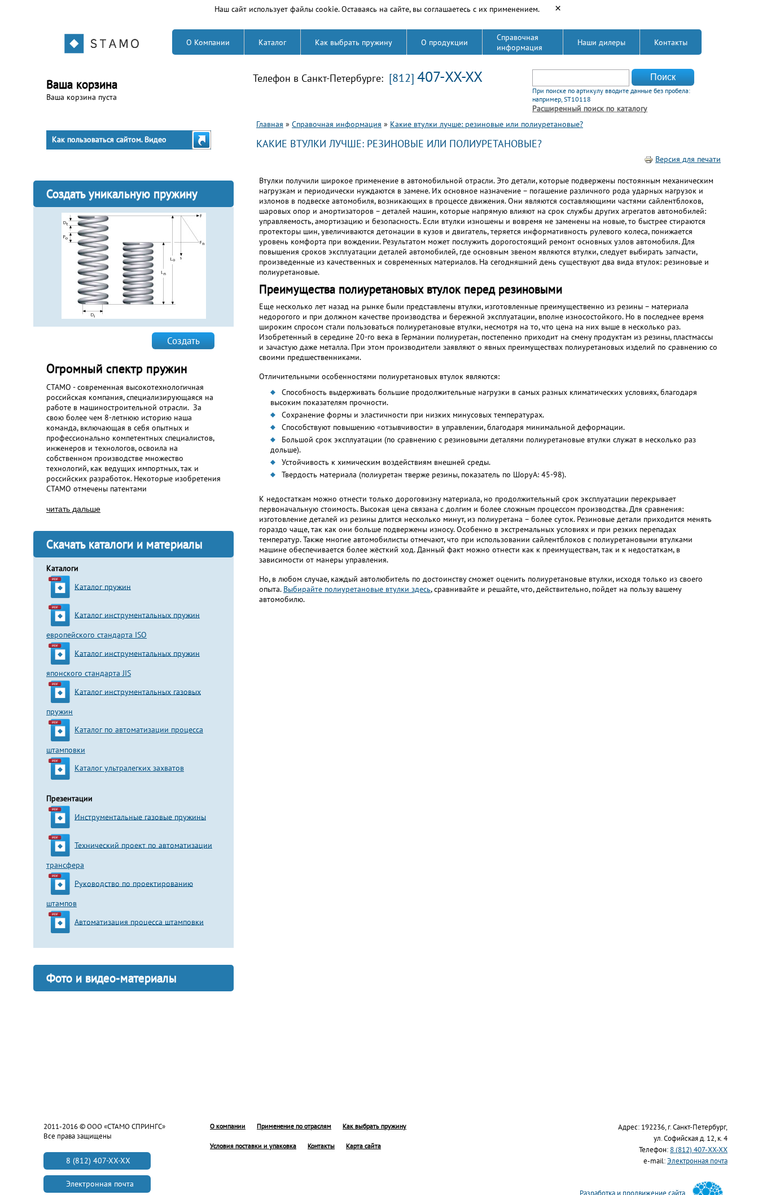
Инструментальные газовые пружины (140, 816)
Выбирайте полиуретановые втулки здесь (357, 589)
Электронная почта (697, 1161)
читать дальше (73, 508)
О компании (228, 1126)
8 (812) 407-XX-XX (699, 1149)
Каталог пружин (103, 586)
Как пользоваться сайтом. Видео (109, 139)
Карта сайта (363, 1145)
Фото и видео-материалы (111, 978)
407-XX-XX (450, 76)
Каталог (272, 42)
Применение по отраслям (294, 1126)
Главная (269, 124)
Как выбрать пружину (353, 42)
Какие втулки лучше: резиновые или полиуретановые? (486, 124)
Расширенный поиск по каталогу (589, 108)
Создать (183, 341)
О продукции (444, 42)
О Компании (208, 42)
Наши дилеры (601, 42)
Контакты (670, 42)
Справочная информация (519, 42)
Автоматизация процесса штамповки (139, 921)
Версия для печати (688, 159)
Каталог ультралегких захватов (129, 768)
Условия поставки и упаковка (253, 1145)
